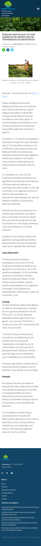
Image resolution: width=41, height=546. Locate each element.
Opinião (4, 496)
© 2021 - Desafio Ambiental (29, 537)
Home (4, 483)
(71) (11, 464)
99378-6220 (18, 464)
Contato (4, 499)
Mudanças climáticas (9, 490)
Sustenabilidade (7, 493)
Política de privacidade (10, 537)
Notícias (4, 486)
